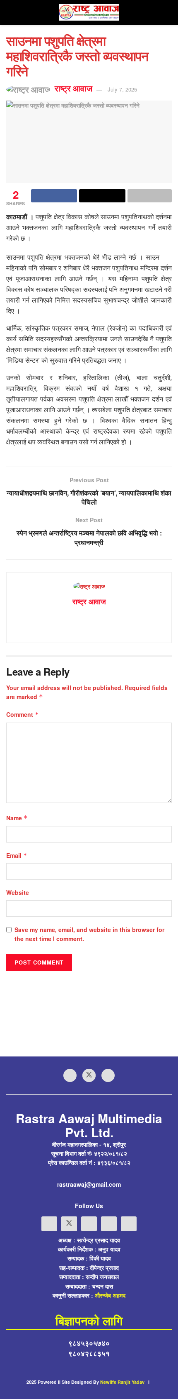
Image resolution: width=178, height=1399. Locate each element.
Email (16, 855)
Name (17, 818)
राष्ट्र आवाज (73, 88)
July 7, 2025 (122, 89)
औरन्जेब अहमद (110, 1295)
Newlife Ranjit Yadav (122, 1382)
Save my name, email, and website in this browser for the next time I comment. (89, 934)
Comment (22, 714)
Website (17, 892)
